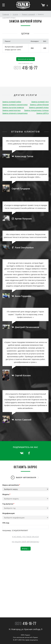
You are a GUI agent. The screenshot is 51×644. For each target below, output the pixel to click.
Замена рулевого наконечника (15, 104)
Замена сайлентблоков (39, 104)
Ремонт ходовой (28, 14)
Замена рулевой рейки (11, 102)
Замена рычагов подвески (13, 107)
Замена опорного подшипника (15, 113)
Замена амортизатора (11, 110)
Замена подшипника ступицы (36, 110)
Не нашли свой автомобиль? (25, 542)
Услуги (15, 14)
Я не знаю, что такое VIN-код (25, 537)
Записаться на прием (25, 59)
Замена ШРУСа (42, 113)
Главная (5, 14)
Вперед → (25, 549)
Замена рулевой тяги (40, 102)
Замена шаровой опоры (39, 107)
